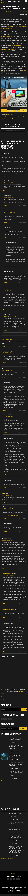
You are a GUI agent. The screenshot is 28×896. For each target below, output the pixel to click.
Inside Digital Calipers (12, 130)
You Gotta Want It (14, 829)
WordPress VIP (17, 891)
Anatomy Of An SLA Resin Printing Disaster (16, 739)
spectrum (8, 119)
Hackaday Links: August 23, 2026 (16, 822)
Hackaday (14, 1)
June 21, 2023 (23, 14)
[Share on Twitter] (3, 14)
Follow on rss (9, 719)
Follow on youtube (6, 719)
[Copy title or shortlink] (9, 14)
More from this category (7, 781)
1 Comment (13, 742)
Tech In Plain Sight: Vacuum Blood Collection (15, 815)
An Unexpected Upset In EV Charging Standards (12, 125)
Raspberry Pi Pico (20, 116)
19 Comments (14, 751)
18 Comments (14, 855)
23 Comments (23, 11)
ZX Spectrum (14, 119)
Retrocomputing (10, 114)
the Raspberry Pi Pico (7, 36)
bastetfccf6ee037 (8, 573)
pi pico (13, 116)
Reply (3, 176)
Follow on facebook (2, 719)
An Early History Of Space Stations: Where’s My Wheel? (16, 747)
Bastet (3, 493)
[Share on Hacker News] (5, 14)
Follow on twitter (4, 719)
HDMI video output (15, 45)
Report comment (22, 176)
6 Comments (14, 843)
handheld (8, 116)
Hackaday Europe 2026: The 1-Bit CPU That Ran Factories (16, 764)
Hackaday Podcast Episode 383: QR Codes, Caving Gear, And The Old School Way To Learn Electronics (16, 837)
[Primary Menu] (26, 1)
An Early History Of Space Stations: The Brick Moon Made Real (16, 755)
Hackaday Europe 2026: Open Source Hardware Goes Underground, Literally (16, 773)
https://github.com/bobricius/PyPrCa (11, 515)
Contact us (11, 719)
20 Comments (14, 759)
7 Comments (14, 778)
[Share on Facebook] (1, 14)
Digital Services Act (16, 888)
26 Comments (14, 819)
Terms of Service (8, 888)
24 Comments (14, 768)
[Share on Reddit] (7, 14)
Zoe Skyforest (7, 11)
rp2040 (3, 119)
